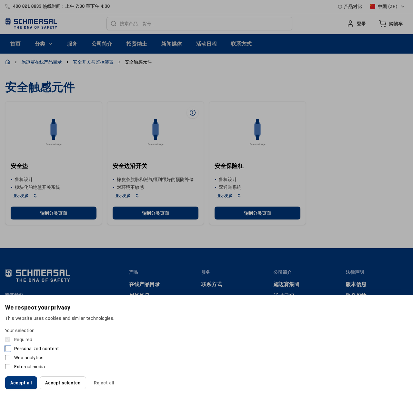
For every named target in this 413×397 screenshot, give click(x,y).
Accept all (21, 383)
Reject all (104, 383)
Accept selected (63, 383)
